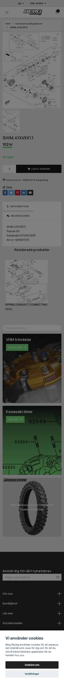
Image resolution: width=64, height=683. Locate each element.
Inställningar (32, 673)
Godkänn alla (32, 664)
